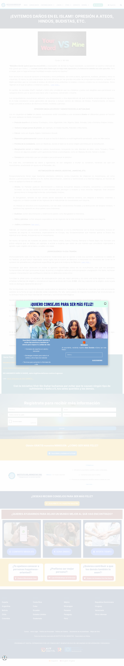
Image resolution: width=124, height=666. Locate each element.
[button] (105, 303)
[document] (62, 333)
